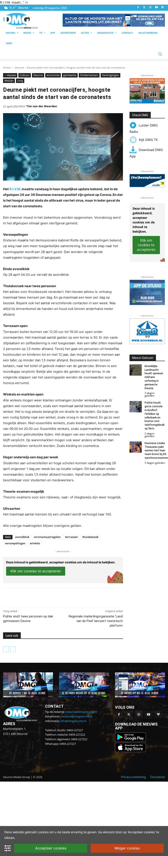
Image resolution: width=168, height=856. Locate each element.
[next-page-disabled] (13, 649)
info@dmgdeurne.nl (73, 721)
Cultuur (25, 75)
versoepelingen (15, 543)
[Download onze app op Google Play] (131, 740)
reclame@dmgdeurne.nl (76, 716)
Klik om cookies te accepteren (35, 571)
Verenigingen (110, 75)
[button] (114, 20)
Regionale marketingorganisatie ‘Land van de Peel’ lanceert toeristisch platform (96, 620)
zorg (20, 81)
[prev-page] (6, 649)
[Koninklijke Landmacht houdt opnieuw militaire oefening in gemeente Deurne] (136, 370)
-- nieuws (10, 75)
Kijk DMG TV (148, 139)
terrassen (71, 537)
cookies (43, 832)
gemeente (69, 75)
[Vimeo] (162, 7)
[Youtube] (156, 7)
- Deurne (18, 67)
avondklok (22, 537)
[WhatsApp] (53, 596)
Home (6, 67)
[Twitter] (144, 7)
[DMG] (33, 21)
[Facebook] (138, 7)
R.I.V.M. (15, 189)
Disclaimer (157, 777)
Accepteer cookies (50, 848)
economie (53, 75)
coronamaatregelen (47, 537)
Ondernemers (89, 75)
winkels (35, 543)
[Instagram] (150, 7)
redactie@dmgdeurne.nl (81, 712)
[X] (43, 596)
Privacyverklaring (133, 777)
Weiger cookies (127, 848)
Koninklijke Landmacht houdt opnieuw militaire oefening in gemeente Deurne (154, 377)
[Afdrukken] (63, 596)
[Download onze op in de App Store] (130, 751)
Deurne (38, 75)
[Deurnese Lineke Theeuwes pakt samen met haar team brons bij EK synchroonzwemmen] (136, 447)
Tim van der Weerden (41, 106)
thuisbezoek (90, 537)
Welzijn (9, 81)
